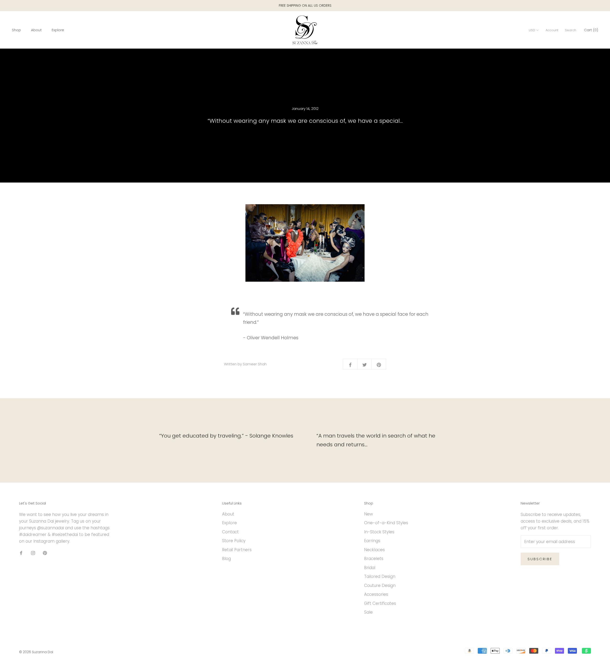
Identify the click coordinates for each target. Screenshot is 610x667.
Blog (226, 558)
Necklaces (374, 550)
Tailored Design (379, 576)
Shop (16, 30)
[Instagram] (33, 552)
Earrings (372, 541)
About (36, 30)
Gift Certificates (380, 603)
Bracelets (373, 558)
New (368, 514)
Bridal (369, 567)
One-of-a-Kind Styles (386, 523)
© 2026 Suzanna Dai (36, 652)
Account (552, 30)
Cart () (591, 30)
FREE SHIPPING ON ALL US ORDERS (305, 5)
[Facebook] (21, 552)
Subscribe (540, 558)
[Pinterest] (45, 552)
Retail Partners (237, 550)
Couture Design (380, 585)
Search (570, 30)
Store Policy (233, 541)
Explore (58, 30)
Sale (368, 612)
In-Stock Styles (379, 532)
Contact (230, 532)
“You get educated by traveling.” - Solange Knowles (226, 435)
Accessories (376, 594)
